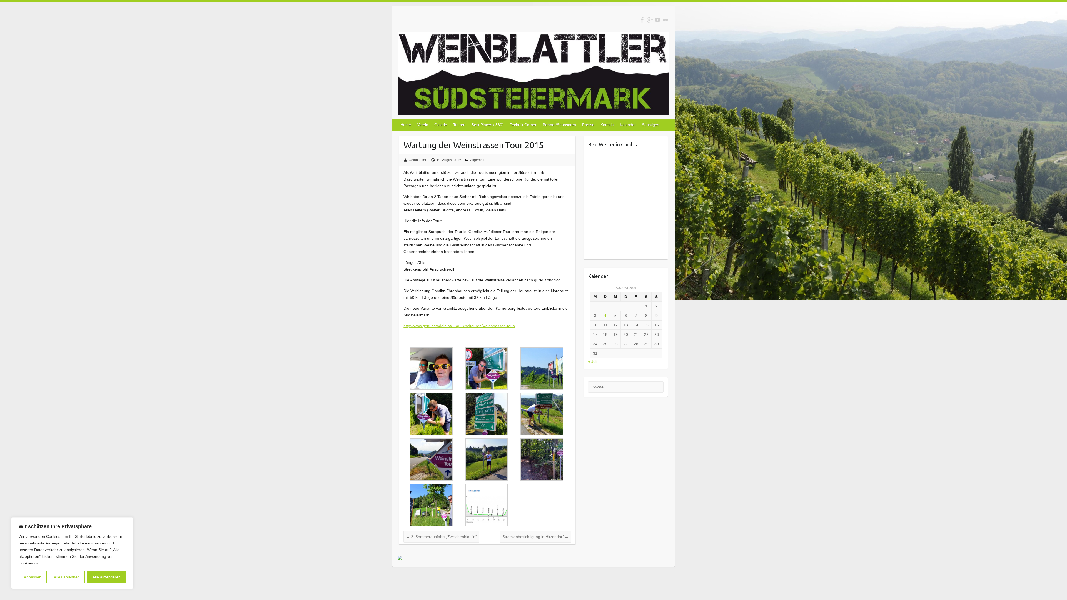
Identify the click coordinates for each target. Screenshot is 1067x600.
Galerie (440, 124)
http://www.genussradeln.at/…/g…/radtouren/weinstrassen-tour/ (459, 326)
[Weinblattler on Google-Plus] (650, 19)
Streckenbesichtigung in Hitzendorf (535, 536)
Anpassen (32, 577)
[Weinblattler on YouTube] (657, 19)
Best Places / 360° (488, 124)
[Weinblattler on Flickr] (665, 19)
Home (405, 124)
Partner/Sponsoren (559, 124)
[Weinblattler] (533, 75)
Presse (588, 124)
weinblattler (417, 160)
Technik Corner (523, 124)
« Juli (592, 361)
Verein (422, 124)
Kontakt (607, 124)
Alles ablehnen (67, 577)
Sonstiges (650, 124)
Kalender (628, 124)
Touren (459, 124)
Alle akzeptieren (107, 577)
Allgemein (477, 160)
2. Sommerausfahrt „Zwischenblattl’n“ (441, 536)
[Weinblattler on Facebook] (642, 19)
